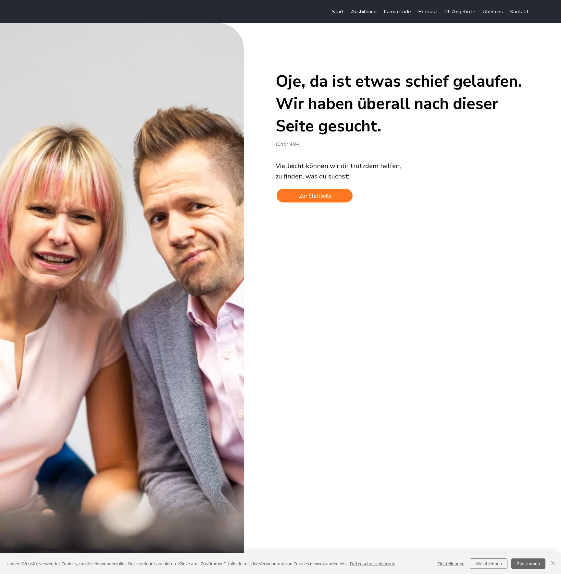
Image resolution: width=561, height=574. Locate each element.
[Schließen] (553, 563)
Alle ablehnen (488, 563)
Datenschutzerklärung (372, 563)
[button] (459, 11)
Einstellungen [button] (451, 563)
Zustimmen (528, 563)
